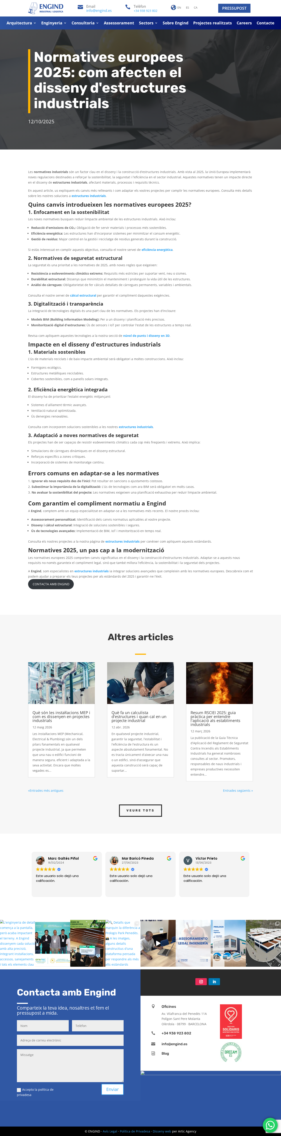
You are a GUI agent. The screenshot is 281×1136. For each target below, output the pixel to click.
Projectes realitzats (212, 23)
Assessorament (119, 23)
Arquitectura (19, 23)
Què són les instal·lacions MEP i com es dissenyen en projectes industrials (61, 716)
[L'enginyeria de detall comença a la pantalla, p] (17, 943)
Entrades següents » (238, 790)
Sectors (146, 23)
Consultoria (83, 23)
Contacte (265, 23)
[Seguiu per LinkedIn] (214, 981)
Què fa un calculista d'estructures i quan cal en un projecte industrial (139, 716)
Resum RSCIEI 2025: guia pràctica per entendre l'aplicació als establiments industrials (215, 718)
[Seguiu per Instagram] (201, 981)
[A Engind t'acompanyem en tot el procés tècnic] (193, 943)
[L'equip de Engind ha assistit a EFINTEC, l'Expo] (52, 943)
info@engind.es (99, 10)
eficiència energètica (157, 250)
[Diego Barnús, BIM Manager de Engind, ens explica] (158, 943)
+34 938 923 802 (145, 11)
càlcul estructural (83, 295)
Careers (244, 23)
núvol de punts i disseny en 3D (146, 336)
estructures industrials (89, 196)
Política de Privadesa (135, 1131)
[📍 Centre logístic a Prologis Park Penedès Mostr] (228, 943)
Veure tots (140, 810)
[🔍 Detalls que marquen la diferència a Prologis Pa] (122, 943)
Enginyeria (51, 23)
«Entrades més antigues (45, 790)
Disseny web (162, 1131)
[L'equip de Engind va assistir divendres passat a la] (87, 943)
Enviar (112, 1089)
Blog (165, 1053)
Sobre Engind (175, 23)
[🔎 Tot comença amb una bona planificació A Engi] (263, 943)
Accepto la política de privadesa (35, 1092)
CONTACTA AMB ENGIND (51, 584)
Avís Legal (110, 1131)
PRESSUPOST (234, 8)
